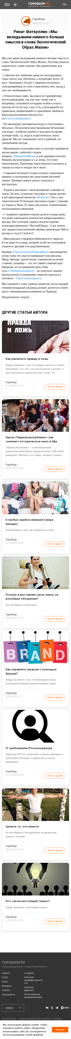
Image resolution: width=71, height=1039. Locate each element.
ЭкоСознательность (28, 278)
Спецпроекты (8, 994)
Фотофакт (6, 986)
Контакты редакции (29, 988)
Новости (6, 973)
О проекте (29, 973)
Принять (60, 1029)
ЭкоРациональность (21, 270)
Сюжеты (6, 990)
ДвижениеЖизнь (24, 156)
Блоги (5, 981)
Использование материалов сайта (33, 996)
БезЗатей (42, 197)
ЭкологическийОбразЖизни (30, 251)
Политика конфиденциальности (33, 980)
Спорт (5, 977)
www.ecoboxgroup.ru (18, 118)
